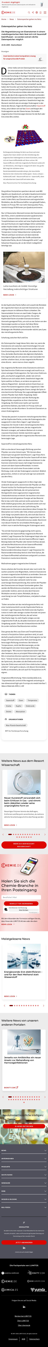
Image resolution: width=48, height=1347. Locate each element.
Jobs (3, 1191)
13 (39, 834)
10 (32, 834)
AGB (23, 1339)
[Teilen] (32, 12)
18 (26, 837)
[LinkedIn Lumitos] (24, 1307)
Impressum (13, 1339)
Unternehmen (7, 1158)
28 (24, 1102)
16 (21, 837)
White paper (6, 1175)
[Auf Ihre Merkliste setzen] (40, 12)
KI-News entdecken (24, 1126)
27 (39, 1099)
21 (25, 1099)
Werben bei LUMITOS (23, 1316)
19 (28, 837)
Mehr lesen (6, 924)
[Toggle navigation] (45, 12)
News (3, 1150)
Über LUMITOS (23, 1320)
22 (27, 1099)
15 (19, 837)
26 (36, 1099)
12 (36, 834)
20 (31, 837)
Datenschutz (34, 1339)
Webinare (5, 1183)
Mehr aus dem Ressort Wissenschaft (24, 845)
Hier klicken (23, 910)
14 (17, 837)
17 (24, 837)
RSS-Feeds (5, 1207)
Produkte (5, 1167)
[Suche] (29, 12)
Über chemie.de (24, 1325)
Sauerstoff (41, 106)
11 (34, 834)
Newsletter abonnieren (21, 903)
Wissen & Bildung (9, 1199)
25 (34, 1099)
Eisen (28, 108)
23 (29, 1099)
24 (32, 1099)
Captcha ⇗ (34, 912)
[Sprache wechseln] (36, 12)
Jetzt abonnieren (23, 1242)
